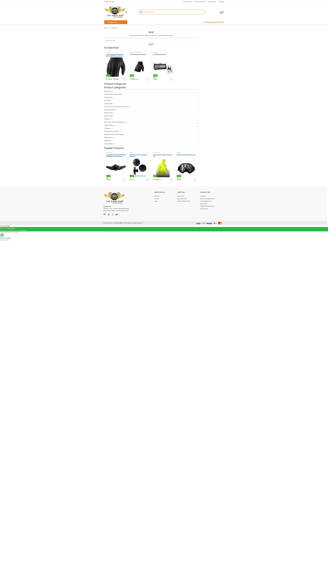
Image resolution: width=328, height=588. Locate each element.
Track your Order (182, 198)
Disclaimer (203, 196)
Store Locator (188, 1)
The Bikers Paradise (109, 1)
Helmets (107, 119)
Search (151, 44)
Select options (124, 79)
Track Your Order (200, 1)
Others (131, 152)
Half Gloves (132, 52)
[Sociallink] (104, 214)
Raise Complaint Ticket (183, 201)
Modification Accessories (112, 131)
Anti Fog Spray (108, 97)
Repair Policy (203, 203)
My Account (212, 1)
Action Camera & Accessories (113, 94)
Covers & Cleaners (110, 109)
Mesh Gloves (139, 52)
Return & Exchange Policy (207, 198)
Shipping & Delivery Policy (207, 206)
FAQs (155, 201)
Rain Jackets (156, 152)
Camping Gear (108, 103)
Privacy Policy (204, 208)
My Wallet (221, 1)
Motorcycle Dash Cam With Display (114, 134)
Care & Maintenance (205, 201)
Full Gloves (108, 52)
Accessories (107, 91)
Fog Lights (155, 52)
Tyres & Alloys (109, 143)
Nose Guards (109, 152)
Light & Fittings (109, 125)
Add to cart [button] (171, 79)
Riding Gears (108, 137)
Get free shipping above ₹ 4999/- (214, 22)
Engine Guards (108, 113)
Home (105, 28)
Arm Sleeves (107, 100)
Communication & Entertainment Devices (116, 106)
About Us (156, 196)
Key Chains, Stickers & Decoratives (114, 122)
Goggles (179, 152)
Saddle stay (107, 140)
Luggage (107, 128)
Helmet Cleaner (108, 116)
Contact (156, 198)
